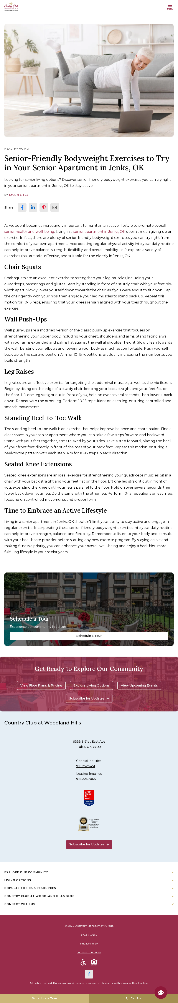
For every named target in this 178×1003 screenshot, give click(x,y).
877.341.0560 (89, 934)
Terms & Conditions (89, 952)
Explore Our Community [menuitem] (26, 872)
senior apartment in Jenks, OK (99, 232)
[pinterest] (44, 207)
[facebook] (22, 207)
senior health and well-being (29, 232)
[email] (54, 207)
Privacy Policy (89, 943)
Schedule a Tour (89, 636)
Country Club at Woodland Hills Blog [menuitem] (39, 896)
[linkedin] (33, 207)
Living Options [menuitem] (17, 880)
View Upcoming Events (139, 685)
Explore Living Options (91, 685)
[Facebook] (89, 974)
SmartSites (18, 194)
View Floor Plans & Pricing (41, 685)
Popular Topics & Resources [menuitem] (30, 888)
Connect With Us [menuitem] (19, 904)
